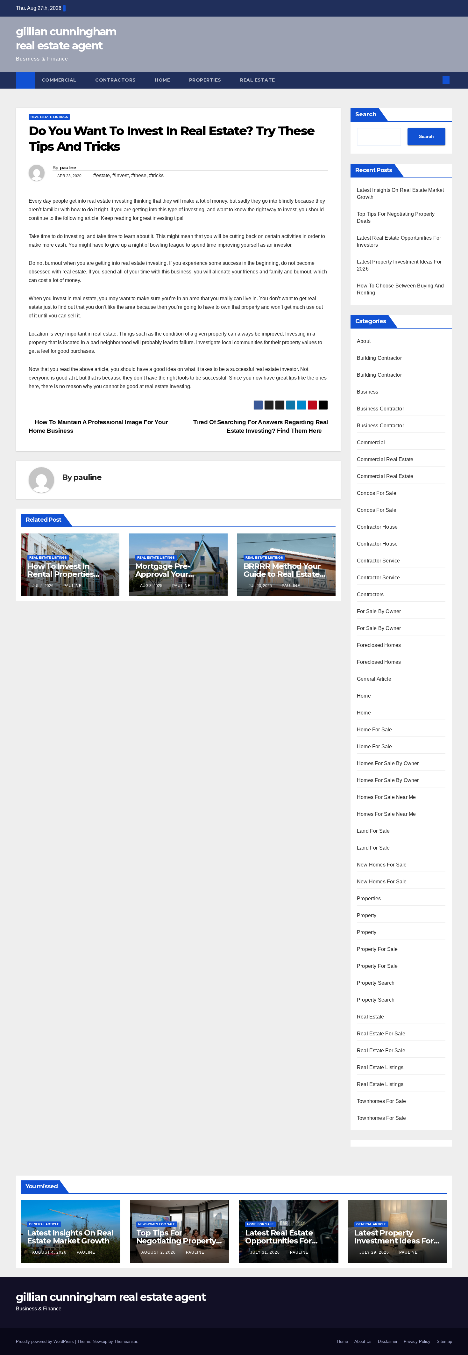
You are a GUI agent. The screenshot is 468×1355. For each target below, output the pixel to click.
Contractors (116, 80)
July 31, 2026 (265, 1252)
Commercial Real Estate (385, 459)
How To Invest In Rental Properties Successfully (60, 574)
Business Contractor (380, 408)
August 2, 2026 (159, 1252)
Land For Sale (373, 831)
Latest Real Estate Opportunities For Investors (279, 1240)
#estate (101, 175)
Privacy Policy (417, 1341)
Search (365, 114)
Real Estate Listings (49, 117)
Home (163, 80)
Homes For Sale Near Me (386, 797)
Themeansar (125, 1341)
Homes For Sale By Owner (388, 763)
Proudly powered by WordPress (45, 1341)
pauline (68, 167)
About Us (363, 1341)
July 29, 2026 (374, 1252)
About (364, 341)
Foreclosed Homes (379, 645)
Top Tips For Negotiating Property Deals (176, 1240)
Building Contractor (379, 358)
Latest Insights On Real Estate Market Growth (70, 1236)
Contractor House (377, 527)
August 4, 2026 (50, 1252)
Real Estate (258, 80)
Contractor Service (378, 560)
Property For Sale (377, 949)
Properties (206, 80)
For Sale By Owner (379, 611)
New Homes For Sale (382, 864)
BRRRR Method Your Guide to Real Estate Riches (282, 574)
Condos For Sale (376, 493)
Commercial (60, 80)
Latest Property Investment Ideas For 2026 (394, 1240)
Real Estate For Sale (381, 1033)
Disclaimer (387, 1341)
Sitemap (444, 1341)
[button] (435, 80)
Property (367, 915)
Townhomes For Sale (381, 1101)
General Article (374, 679)
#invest (120, 175)
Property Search (375, 983)
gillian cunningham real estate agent (111, 1297)
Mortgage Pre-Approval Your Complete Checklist (172, 574)
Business (368, 392)
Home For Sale (374, 729)
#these (138, 175)
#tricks (156, 175)
